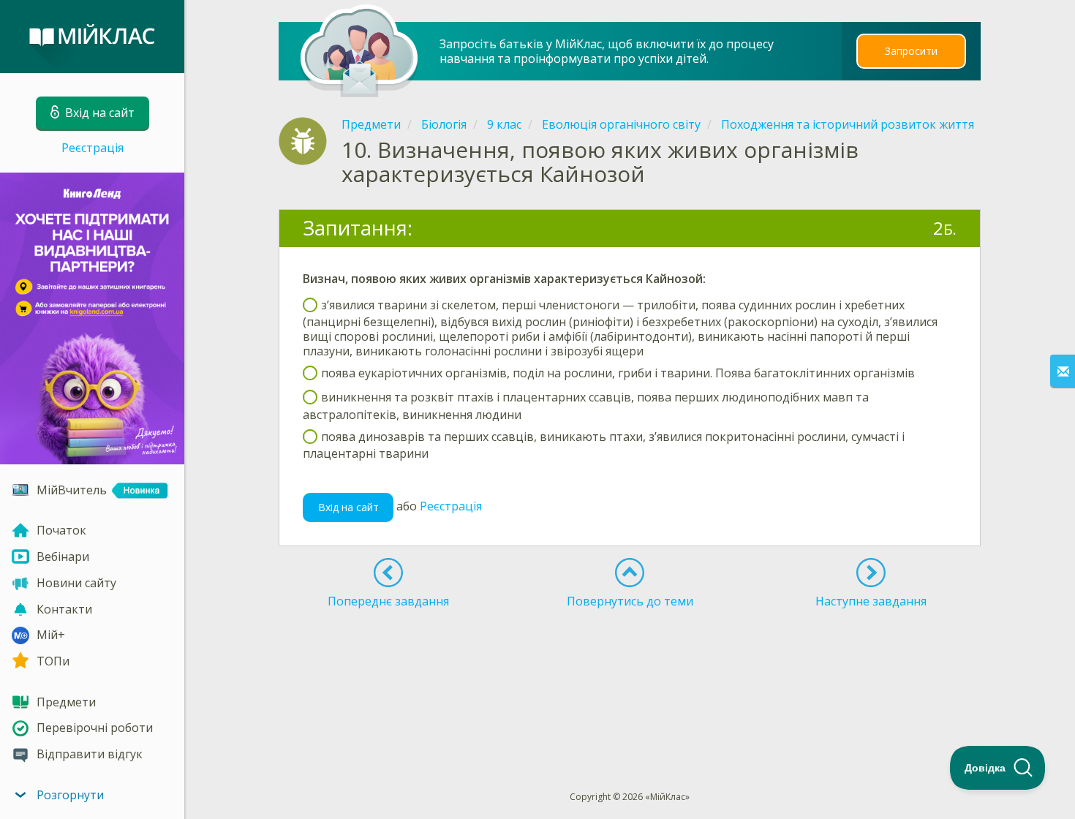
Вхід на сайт (348, 507)
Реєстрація (92, 147)
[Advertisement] (630, 667)
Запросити (911, 51)
